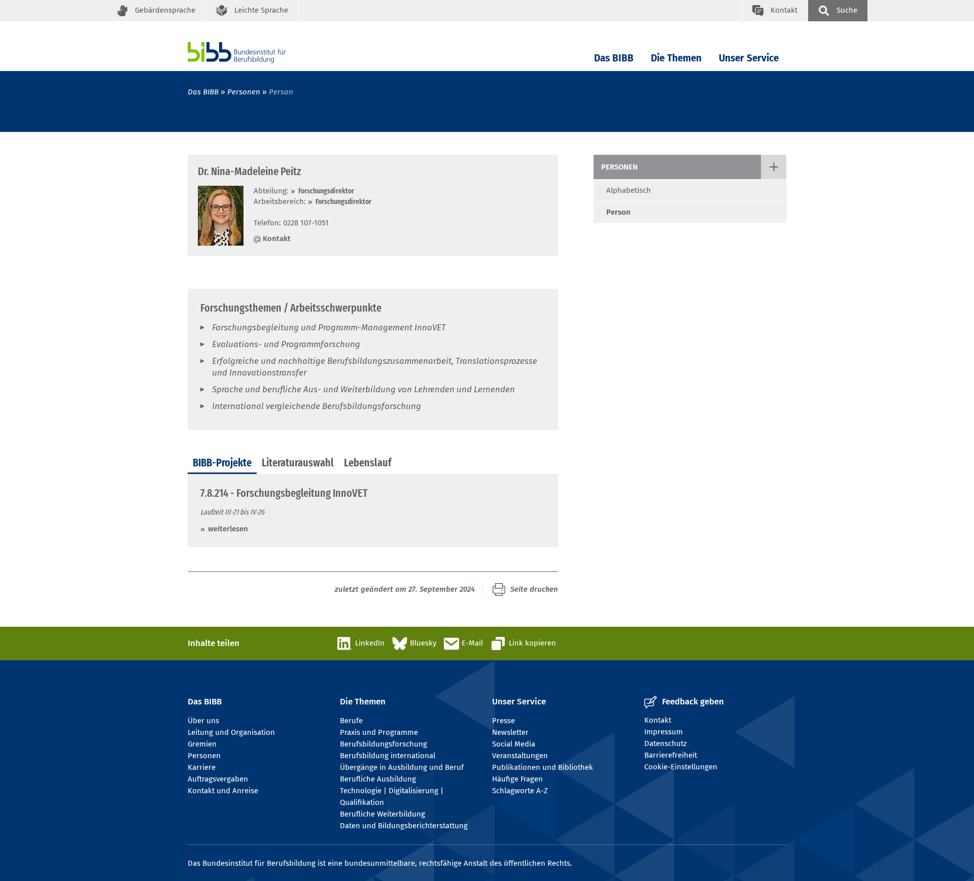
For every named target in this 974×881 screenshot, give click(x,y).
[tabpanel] (373, 510)
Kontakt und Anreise (223, 790)
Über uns (203, 720)
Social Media (513, 744)
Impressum (663, 731)
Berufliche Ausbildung (378, 779)
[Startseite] (252, 52)
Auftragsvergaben (218, 779)
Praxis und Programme (379, 732)
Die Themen (676, 58)
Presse (503, 720)
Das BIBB (614, 58)
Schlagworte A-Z (520, 790)
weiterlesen (228, 528)
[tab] (222, 463)
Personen (243, 91)
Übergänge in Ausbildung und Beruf (402, 767)
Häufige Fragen (517, 779)
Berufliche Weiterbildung (382, 814)
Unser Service (749, 58)
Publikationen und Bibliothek (542, 767)
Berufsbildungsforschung (383, 744)
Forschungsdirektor (326, 190)
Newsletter (510, 732)
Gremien (202, 744)
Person (618, 212)
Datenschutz (665, 743)
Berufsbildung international (387, 755)
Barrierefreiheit (670, 755)
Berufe (351, 720)
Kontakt (277, 238)
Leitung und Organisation (231, 732)
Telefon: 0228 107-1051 (291, 222)
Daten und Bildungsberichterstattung (404, 825)
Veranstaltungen (520, 755)
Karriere (202, 767)
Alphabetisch (628, 190)
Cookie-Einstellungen (680, 766)
